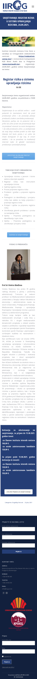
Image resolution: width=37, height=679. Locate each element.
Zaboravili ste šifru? (8, 667)
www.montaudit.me (11, 64)
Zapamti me (7, 657)
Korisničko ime (6, 640)
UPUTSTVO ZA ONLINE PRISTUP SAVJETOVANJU (19, 156)
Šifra (3, 648)
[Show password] (32, 652)
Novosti (20, 502)
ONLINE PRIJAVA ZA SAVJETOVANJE (18, 492)
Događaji (15, 502)
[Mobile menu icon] (33, 7)
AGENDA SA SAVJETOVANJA (18, 235)
